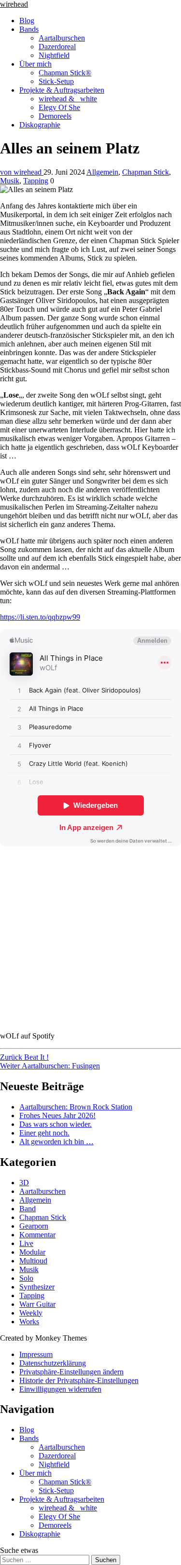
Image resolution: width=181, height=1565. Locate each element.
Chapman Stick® (65, 73)
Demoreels (55, 116)
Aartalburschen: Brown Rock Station (75, 1107)
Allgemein (102, 172)
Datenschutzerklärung (52, 1363)
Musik (9, 181)
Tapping (35, 181)
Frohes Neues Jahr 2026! (57, 1115)
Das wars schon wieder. (55, 1124)
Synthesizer (37, 1287)
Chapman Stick (145, 172)
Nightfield (54, 55)
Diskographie (39, 125)
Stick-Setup (56, 81)
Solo (26, 1278)
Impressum (36, 1354)
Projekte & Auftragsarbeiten (61, 90)
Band (27, 1209)
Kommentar (37, 1235)
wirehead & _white (68, 99)
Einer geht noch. (44, 1133)
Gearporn (33, 1226)
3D (24, 1182)
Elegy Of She (59, 107)
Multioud (33, 1261)
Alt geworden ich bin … (56, 1141)
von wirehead (21, 172)
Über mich (35, 64)
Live (26, 1243)
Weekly (30, 1313)
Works (29, 1321)
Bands (29, 29)
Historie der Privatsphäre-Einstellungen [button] (79, 1380)
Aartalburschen (62, 38)
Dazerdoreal (57, 46)
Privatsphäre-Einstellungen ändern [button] (71, 1372)
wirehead (14, 4)
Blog (26, 20)
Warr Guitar (37, 1304)
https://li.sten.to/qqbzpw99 (40, 617)
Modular (32, 1252)
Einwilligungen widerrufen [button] (60, 1389)
